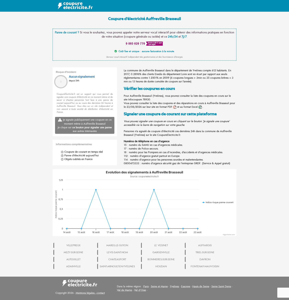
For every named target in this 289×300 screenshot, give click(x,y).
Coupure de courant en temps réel (83, 152)
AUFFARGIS (205, 245)
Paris (146, 286)
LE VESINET (161, 245)
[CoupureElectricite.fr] (74, 6)
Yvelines (174, 286)
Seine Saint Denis (221, 286)
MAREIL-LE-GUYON (117, 245)
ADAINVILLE (73, 266)
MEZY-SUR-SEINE (73, 252)
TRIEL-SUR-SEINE (205, 252)
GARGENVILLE (161, 252)
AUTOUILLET (73, 259)
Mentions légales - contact (90, 293)
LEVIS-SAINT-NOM (117, 252)
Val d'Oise (140, 290)
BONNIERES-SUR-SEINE (161, 259)
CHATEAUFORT (117, 259)
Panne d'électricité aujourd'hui (81, 155)
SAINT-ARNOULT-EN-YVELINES (117, 266)
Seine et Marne (159, 286)
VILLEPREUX (73, 245)
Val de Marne (124, 290)
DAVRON (205, 259)
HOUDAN (161, 266)
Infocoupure (135, 99)
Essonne (185, 286)
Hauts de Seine (200, 286)
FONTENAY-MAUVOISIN (205, 266)
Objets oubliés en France (78, 159)
